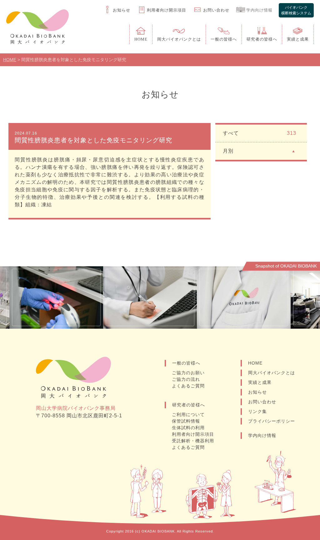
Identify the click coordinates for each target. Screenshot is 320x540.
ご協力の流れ (186, 379)
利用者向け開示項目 (193, 434)
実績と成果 (260, 382)
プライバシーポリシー (271, 421)
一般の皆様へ (186, 363)
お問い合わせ (262, 401)
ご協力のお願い (188, 372)
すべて (259, 133)
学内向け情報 (262, 435)
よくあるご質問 (188, 385)
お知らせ (257, 392)
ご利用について (188, 414)
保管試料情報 (186, 421)
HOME (255, 363)
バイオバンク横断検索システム (296, 10)
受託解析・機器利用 (193, 440)
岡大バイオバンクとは (271, 372)
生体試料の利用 (188, 427)
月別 (228, 151)
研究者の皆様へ (188, 404)
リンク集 (257, 411)
